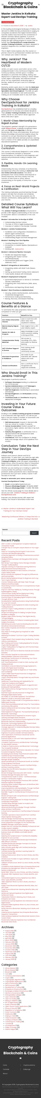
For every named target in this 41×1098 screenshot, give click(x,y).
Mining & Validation (11, 1001)
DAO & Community (11, 983)
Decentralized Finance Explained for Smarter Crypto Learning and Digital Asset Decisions (18, 717)
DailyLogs (26, 1069)
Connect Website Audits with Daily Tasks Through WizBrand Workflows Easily (17, 583)
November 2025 (10, 948)
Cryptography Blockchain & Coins (20, 3)
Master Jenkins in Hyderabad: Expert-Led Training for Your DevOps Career (18, 509)
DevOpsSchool (6, 109)
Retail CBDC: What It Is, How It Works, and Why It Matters (20, 872)
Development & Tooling (13, 987)
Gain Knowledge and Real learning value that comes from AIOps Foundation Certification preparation (18, 820)
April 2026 (8, 938)
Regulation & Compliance (13, 1010)
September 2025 (10, 952)
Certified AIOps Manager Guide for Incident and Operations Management (17, 804)
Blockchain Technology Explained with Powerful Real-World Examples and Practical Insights (19, 724)
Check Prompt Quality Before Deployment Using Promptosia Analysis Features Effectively (17, 594)
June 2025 (8, 955)
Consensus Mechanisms (13, 976)
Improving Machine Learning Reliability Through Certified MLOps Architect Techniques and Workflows (20, 789)
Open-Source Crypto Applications (16, 1006)
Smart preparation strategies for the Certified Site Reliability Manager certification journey (18, 823)
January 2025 (9, 959)
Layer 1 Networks (10, 997)
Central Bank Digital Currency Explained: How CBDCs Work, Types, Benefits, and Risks (18, 879)
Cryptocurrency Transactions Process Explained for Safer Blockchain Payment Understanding (20, 720)
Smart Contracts (10, 1012)
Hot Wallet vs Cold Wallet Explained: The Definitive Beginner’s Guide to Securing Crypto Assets (18, 697)
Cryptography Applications (14, 982)
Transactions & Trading (13, 1022)
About (5, 1074)
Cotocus (31, 1093)
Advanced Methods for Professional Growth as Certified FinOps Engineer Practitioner (19, 762)
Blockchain (8, 972)
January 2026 (9, 944)
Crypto (7, 978)
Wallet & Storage (10, 1027)
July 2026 (8, 933)
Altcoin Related (10, 968)
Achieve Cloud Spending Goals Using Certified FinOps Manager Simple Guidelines (19, 759)
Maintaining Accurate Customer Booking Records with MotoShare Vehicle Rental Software (19, 625)
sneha (30, 26)
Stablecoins (9, 1014)
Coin (6, 974)
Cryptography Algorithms (13, 980)
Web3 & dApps (10, 1029)
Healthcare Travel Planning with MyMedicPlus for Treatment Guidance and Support (17, 682)
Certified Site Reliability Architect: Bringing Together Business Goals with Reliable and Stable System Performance (18, 832)
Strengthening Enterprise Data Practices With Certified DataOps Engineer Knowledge (19, 781)
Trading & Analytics (11, 1020)
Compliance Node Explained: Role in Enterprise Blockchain (20, 866)
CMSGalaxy (17, 1087)
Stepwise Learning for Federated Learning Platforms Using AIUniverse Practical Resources (18, 568)
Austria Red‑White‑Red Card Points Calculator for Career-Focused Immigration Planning (20, 751)
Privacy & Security (11, 1008)
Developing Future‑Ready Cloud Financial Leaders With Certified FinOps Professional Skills (19, 755)
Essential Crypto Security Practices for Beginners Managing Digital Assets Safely (17, 694)
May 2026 (8, 936)
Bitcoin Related (10, 970)
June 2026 (8, 934)
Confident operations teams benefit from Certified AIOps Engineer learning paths (18, 816)
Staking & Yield (10, 1016)
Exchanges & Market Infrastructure (16, 991)
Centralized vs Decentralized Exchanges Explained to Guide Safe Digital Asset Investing (18, 667)
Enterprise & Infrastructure (14, 989)
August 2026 (9, 931)
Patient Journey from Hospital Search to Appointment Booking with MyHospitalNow (19, 686)
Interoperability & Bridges (13, 995)
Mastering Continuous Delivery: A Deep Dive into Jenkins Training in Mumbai (20, 517)
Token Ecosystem (11, 1018)
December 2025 (10, 946)
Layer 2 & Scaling (10, 999)
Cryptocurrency (29, 1065)
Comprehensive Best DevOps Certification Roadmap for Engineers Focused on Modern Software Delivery (20, 732)
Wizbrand (30, 1090)
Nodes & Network (10, 1004)
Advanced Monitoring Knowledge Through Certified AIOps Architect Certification (18, 808)
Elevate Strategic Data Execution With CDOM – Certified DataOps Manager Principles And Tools (20, 774)
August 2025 (9, 954)
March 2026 (9, 940)
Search (5, 529)
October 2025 (9, 950)
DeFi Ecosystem (10, 985)
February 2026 (10, 942)
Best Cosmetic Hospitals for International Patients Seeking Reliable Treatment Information (18, 655)
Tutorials (8, 1024)
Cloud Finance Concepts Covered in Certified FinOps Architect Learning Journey (19, 766)
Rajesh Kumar (11, 128)
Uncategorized (8, 22)
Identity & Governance (12, 993)
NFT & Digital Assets (11, 1003)
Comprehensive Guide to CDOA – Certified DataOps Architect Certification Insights (18, 778)
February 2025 (10, 957)
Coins (5, 1065)
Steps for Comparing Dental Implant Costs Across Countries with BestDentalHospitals (18, 552)
